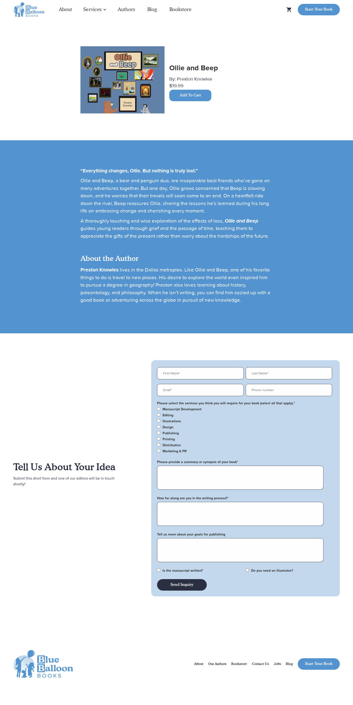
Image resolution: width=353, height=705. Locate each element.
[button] (95, 9)
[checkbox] (244, 409)
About (65, 9)
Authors (126, 9)
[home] (28, 9)
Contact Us (260, 664)
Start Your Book (319, 10)
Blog (152, 9)
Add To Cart (190, 95)
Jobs (277, 664)
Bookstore (180, 9)
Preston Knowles (194, 79)
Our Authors (217, 664)
